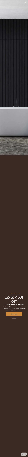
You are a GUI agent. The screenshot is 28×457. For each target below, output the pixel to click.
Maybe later (14, 317)
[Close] (25, 2)
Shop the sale (14, 314)
